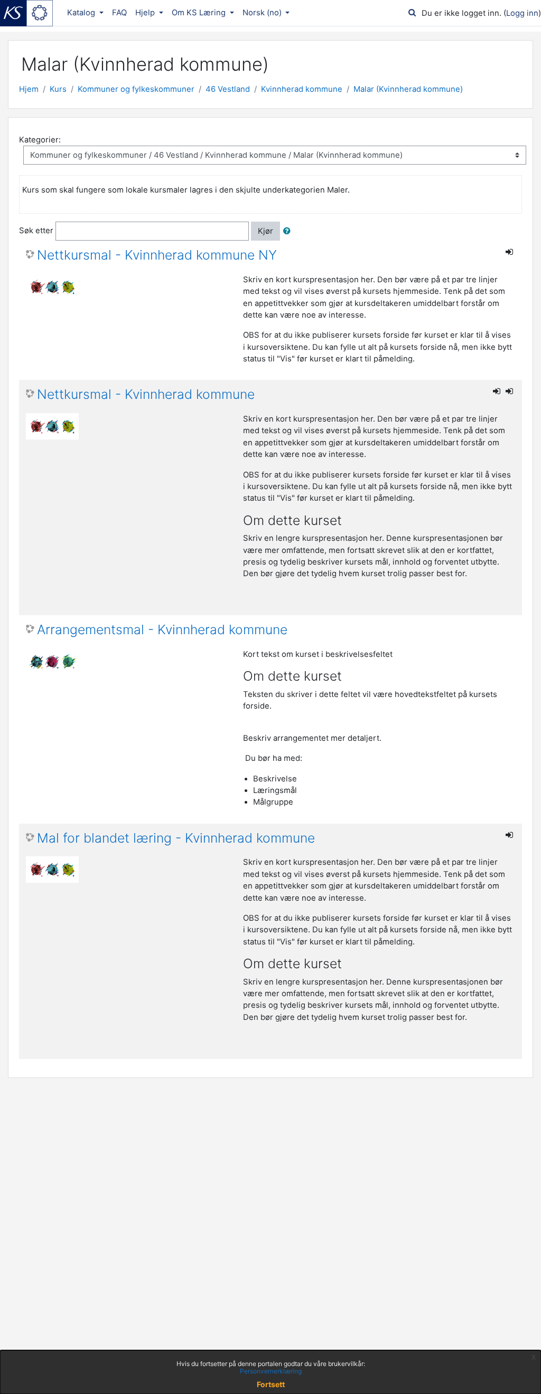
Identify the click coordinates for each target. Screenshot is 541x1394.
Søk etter (36, 230)
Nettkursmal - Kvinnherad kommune (146, 394)
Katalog (82, 12)
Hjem (29, 89)
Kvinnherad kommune (301, 89)
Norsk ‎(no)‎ (263, 12)
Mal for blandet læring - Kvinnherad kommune (176, 838)
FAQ (119, 12)
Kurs (58, 89)
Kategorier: (40, 140)
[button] (289, 231)
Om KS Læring (200, 12)
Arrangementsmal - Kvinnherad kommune (162, 629)
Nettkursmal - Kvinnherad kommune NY (157, 255)
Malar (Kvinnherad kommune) (408, 89)
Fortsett (271, 1384)
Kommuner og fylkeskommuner (136, 89)
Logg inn (522, 13)
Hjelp (146, 12)
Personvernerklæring (271, 1371)
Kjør (265, 231)
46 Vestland (228, 89)
